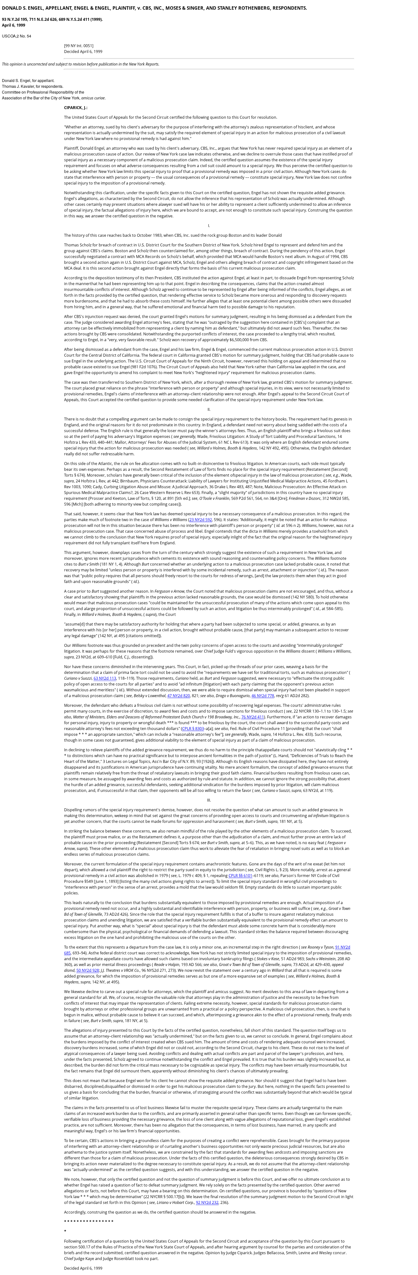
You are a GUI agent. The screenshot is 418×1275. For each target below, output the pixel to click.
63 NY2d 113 (105, 678)
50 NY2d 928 (87, 970)
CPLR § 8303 (193, 728)
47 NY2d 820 (178, 695)
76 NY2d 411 (252, 717)
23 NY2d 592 (200, 519)
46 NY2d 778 (263, 695)
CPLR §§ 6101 (240, 875)
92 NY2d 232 (207, 1202)
